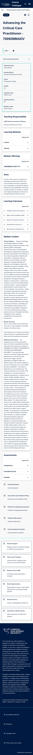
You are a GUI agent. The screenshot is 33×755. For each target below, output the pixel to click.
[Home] (5, 5)
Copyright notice (10, 733)
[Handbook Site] (13, 631)
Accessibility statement (12, 714)
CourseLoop (28, 752)
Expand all (25, 137)
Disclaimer (9, 724)
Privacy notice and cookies (13, 743)
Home (3, 10)
